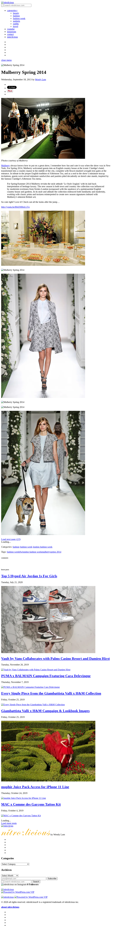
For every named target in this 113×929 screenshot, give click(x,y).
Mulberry (5, 165)
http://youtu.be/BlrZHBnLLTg (15, 207)
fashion (16, 16)
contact (10, 34)
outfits (16, 23)
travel (15, 26)
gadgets (16, 21)
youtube (11, 29)
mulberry (46, 552)
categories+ (12, 10)
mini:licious (12, 37)
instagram (11, 31)
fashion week (19, 18)
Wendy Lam (40, 79)
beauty (16, 13)
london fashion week (42, 547)
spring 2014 (55, 552)
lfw (20, 552)
